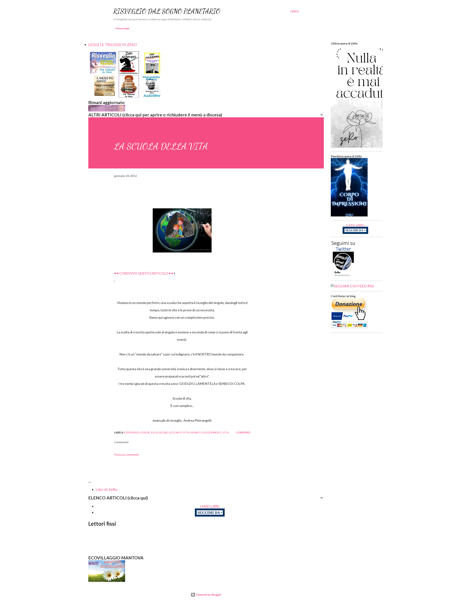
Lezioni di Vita (179, 432)
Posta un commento (126, 454)
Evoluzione (159, 432)
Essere (145, 432)
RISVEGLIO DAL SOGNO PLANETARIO (166, 11)
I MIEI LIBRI (209, 506)
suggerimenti (212, 432)
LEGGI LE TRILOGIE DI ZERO (112, 44)
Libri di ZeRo (106, 489)
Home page (122, 28)
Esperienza (132, 432)
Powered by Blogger (208, 594)
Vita (226, 432)
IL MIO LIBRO (355, 225)
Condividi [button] (243, 432)
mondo (195, 432)
